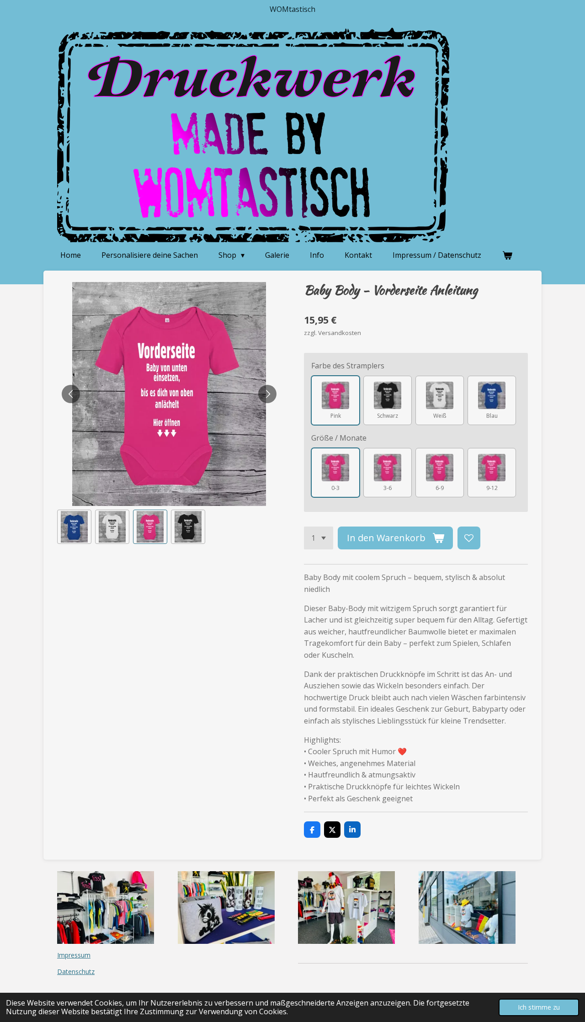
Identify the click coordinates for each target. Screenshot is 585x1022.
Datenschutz (76, 971)
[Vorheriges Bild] (71, 394)
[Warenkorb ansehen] (507, 255)
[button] (74, 527)
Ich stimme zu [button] (539, 1007)
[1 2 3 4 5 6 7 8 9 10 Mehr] (318, 538)
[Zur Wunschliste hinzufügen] (468, 538)
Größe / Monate (339, 438)
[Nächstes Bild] (267, 394)
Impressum (73, 955)
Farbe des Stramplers (347, 366)
